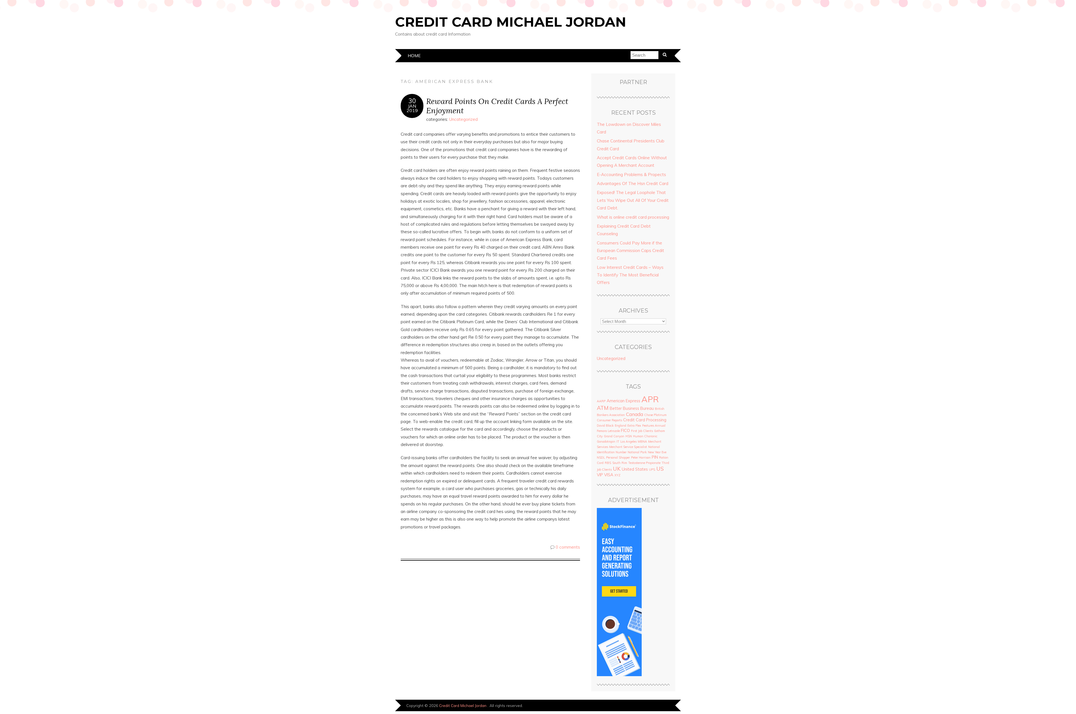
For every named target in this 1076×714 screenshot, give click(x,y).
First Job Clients (642, 431)
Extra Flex (634, 426)
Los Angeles (628, 441)
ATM (603, 407)
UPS (652, 470)
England (620, 426)
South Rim (619, 463)
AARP (601, 401)
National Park (637, 452)
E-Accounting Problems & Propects (631, 174)
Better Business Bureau (632, 408)
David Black (605, 426)
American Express (623, 400)
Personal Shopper (618, 457)
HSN (628, 436)
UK (617, 468)
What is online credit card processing (633, 217)
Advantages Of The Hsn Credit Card (632, 183)
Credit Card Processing (644, 419)
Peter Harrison (641, 457)
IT (617, 441)
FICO (625, 430)
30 (412, 101)
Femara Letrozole (608, 431)
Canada (634, 414)
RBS (608, 463)
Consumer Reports (609, 420)
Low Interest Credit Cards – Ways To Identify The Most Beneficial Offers (630, 275)
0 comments (568, 547)
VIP (600, 474)
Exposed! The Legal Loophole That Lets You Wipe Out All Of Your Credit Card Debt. (633, 200)
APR (650, 399)
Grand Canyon (614, 436)
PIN (655, 457)
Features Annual (653, 426)
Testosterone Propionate (644, 463)
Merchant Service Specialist (628, 447)
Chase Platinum (655, 415)
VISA (608, 474)
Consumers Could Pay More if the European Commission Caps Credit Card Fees (630, 250)
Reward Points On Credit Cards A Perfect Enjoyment (497, 105)
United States (635, 469)
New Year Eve (657, 452)
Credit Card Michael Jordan (510, 22)
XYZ (617, 475)
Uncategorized (463, 119)
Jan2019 (412, 108)
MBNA (642, 441)
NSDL (601, 457)
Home (414, 55)
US (660, 468)
